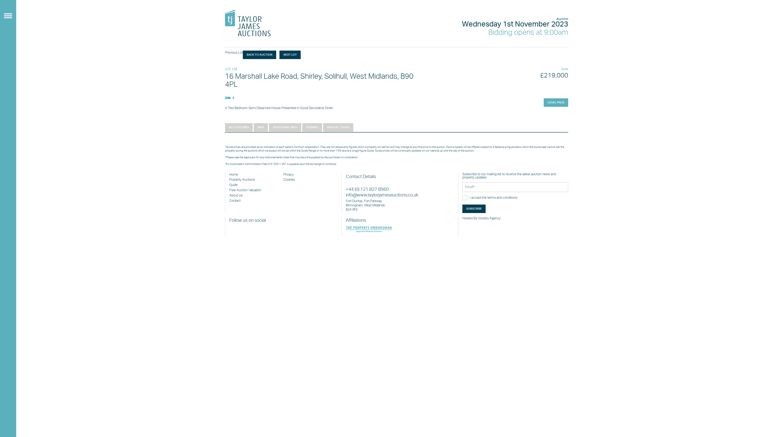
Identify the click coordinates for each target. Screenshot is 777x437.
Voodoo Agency (489, 218)
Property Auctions (242, 179)
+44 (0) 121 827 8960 (367, 189)
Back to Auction (259, 54)
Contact (235, 200)
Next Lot (290, 54)
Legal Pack (556, 102)
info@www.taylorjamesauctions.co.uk (382, 195)
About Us (236, 195)
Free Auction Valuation (245, 190)
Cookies (289, 179)
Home (233, 174)
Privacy (288, 174)
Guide (233, 185)
